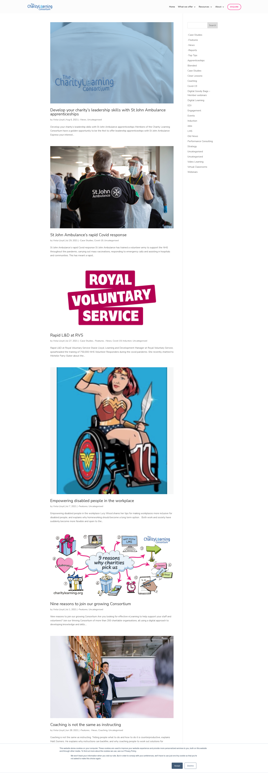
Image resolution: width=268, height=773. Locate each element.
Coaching (102, 730)
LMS (190, 131)
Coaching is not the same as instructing (85, 724)
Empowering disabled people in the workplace (92, 500)
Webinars (193, 172)
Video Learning (195, 161)
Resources (204, 7)
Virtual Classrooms (197, 166)
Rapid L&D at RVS (66, 335)
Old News (193, 136)
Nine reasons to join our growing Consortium (90, 604)
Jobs (190, 125)
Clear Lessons (195, 75)
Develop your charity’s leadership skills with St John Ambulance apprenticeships (108, 112)
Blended (192, 65)
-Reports (192, 50)
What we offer (185, 7)
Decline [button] (190, 765)
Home (172, 7)
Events (191, 115)
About (218, 7)
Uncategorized (195, 156)
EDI (189, 105)
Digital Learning (196, 100)
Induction (127, 340)
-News (83, 119)
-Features (99, 340)
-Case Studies (86, 240)
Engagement (194, 110)
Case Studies (194, 70)
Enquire (234, 7)
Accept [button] (177, 765)
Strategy (192, 146)
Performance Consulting (200, 141)
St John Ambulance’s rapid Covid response (88, 235)
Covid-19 (98, 240)
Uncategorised (94, 119)
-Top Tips (192, 55)
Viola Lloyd (58, 119)
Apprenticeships (196, 60)
